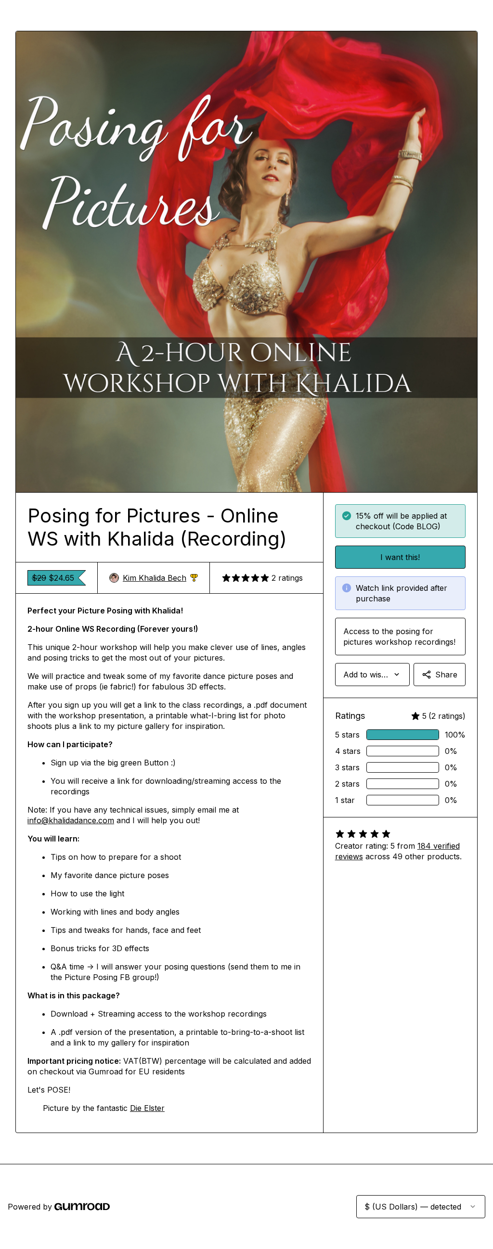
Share (446, 674)
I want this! (400, 557)
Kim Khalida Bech (160, 578)
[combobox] (372, 674)
